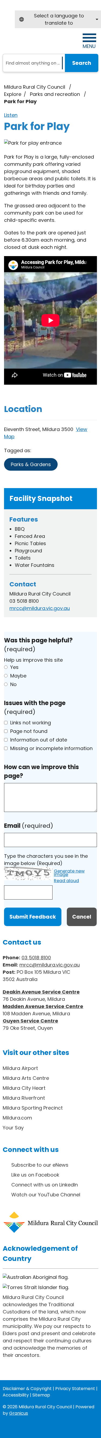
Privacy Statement (75, 1388)
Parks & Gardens (31, 464)
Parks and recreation (55, 94)
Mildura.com (17, 1117)
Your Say (13, 1127)
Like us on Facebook (35, 1174)
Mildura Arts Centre (26, 1078)
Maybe (18, 675)
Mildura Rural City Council (34, 87)
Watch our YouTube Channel (45, 1194)
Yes (14, 667)
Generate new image (69, 873)
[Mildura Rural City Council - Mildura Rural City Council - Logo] (36, 40)
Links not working (30, 722)
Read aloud (66, 881)
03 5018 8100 (36, 957)
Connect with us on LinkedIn (44, 1184)
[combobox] (58, 19)
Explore (12, 94)
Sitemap (41, 1395)
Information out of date (38, 739)
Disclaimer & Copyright (27, 1388)
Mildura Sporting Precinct (33, 1107)
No (13, 684)
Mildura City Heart (24, 1088)
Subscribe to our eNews (39, 1165)
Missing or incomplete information (51, 748)
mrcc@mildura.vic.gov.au (39, 608)
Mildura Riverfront (24, 1098)
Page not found (28, 731)
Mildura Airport (20, 1068)
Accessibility (16, 1395)
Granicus (18, 1413)
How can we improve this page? (41, 771)
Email (28, 826)
